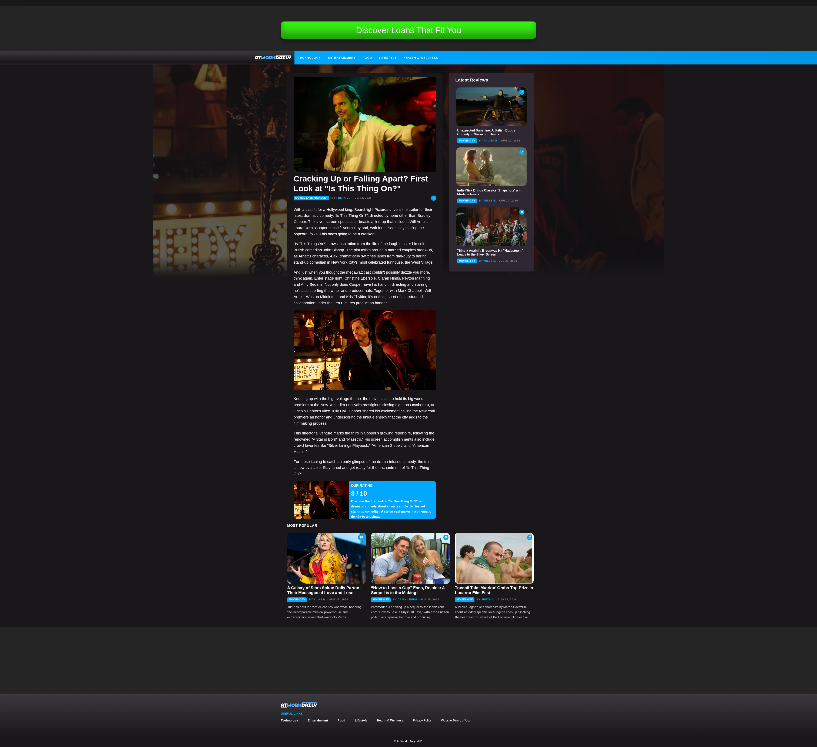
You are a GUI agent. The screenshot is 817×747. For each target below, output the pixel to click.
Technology (309, 57)
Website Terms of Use (456, 720)
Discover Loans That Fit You (408, 30)
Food (367, 57)
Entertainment (342, 57)
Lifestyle (388, 57)
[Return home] (273, 57)
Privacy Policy (422, 720)
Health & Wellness (420, 57)
